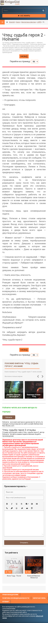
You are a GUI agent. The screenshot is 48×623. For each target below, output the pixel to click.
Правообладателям (10, 594)
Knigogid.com (13, 3)
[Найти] (43, 10)
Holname (8, 417)
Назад (24, 56)
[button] (7, 504)
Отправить (24, 542)
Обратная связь (39, 598)
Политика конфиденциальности (15, 598)
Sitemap (5, 601)
